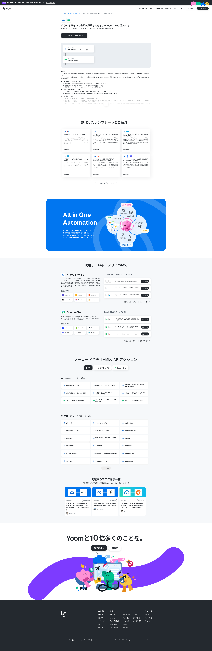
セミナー (100, 624)
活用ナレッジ (102, 627)
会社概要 (83, 640)
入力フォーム (137, 615)
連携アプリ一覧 (102, 615)
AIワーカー (113, 615)
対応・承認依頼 (114, 621)
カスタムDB (126, 615)
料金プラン (101, 618)
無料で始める (99, 548)
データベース (148, 621)
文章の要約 (113, 624)
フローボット (114, 618)
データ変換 (136, 618)
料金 (175, 8)
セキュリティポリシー (108, 640)
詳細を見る (66, 149)
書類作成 (125, 627)
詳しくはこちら (50, 3)
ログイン (181, 8)
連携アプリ (168, 8)
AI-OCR (125, 624)
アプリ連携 (126, 618)
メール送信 (126, 621)
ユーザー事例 (159, 8)
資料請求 (114, 548)
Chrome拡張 (114, 627)
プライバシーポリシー (97, 640)
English (129, 640)
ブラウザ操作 (137, 621)
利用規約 (89, 640)
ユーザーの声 (102, 621)
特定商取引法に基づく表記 (121, 640)
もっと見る (106, 468)
